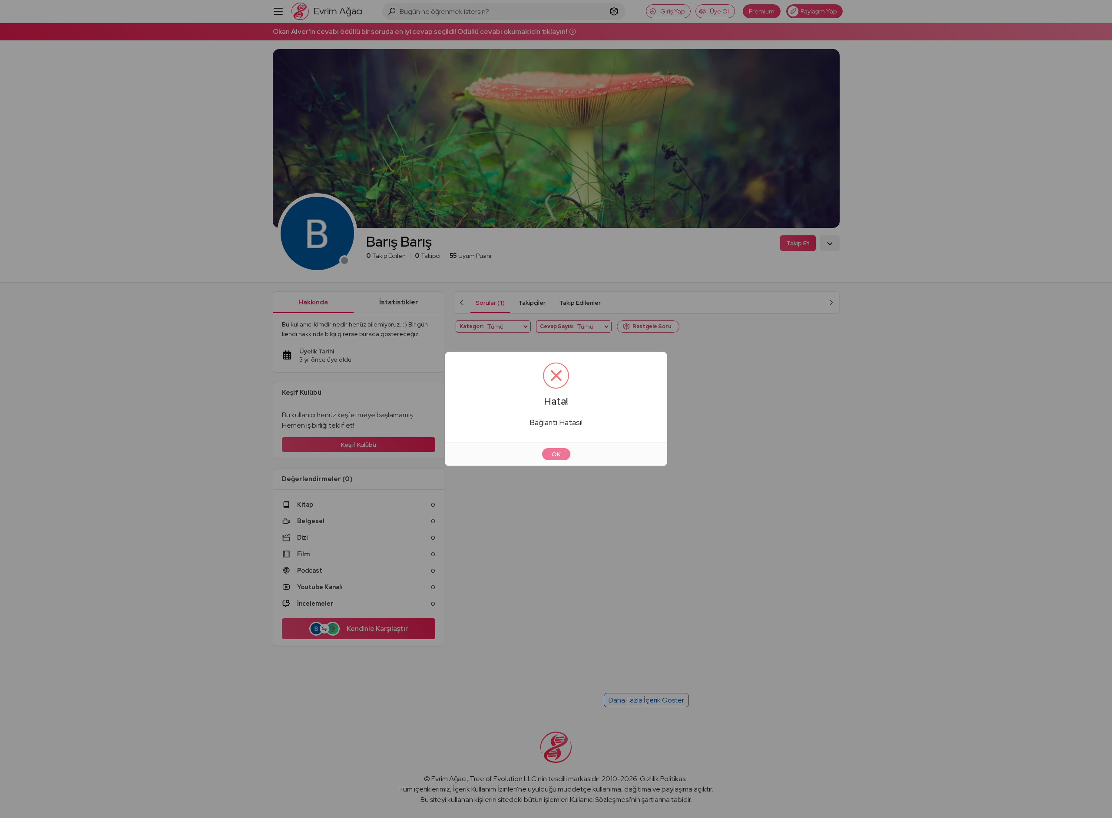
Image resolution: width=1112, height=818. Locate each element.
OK (556, 454)
